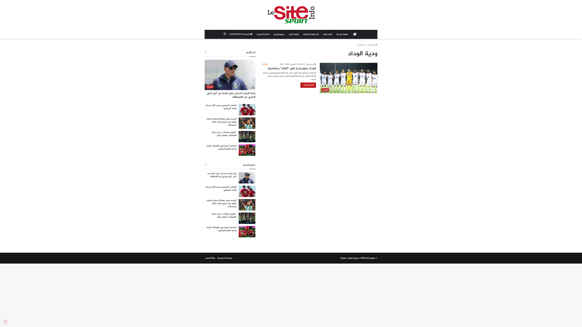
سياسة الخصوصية (224, 258)
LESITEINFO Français (239, 34)
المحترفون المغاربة (311, 34)
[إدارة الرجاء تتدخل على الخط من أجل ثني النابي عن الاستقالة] (247, 177)
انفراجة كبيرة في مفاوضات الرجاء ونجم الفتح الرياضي (221, 147)
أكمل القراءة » (308, 85)
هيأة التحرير (210, 258)
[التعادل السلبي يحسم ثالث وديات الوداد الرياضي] (247, 109)
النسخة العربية (263, 34)
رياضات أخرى (294, 34)
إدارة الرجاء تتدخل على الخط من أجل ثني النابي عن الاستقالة (231, 95)
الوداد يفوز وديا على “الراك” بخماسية (292, 68)
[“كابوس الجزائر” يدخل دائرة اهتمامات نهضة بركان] (247, 136)
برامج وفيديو (279, 34)
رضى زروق (310, 64)
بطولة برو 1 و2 (342, 34)
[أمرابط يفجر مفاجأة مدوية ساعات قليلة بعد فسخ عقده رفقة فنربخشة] (247, 123)
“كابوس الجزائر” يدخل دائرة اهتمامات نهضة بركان (224, 134)
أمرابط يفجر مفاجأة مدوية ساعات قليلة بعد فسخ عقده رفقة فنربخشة (221, 122)
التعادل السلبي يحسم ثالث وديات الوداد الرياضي (220, 107)
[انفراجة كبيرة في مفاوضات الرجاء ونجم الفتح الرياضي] (247, 150)
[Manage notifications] (5, 321)
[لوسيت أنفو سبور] (291, 15)
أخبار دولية (327, 34)
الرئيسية (372, 45)
